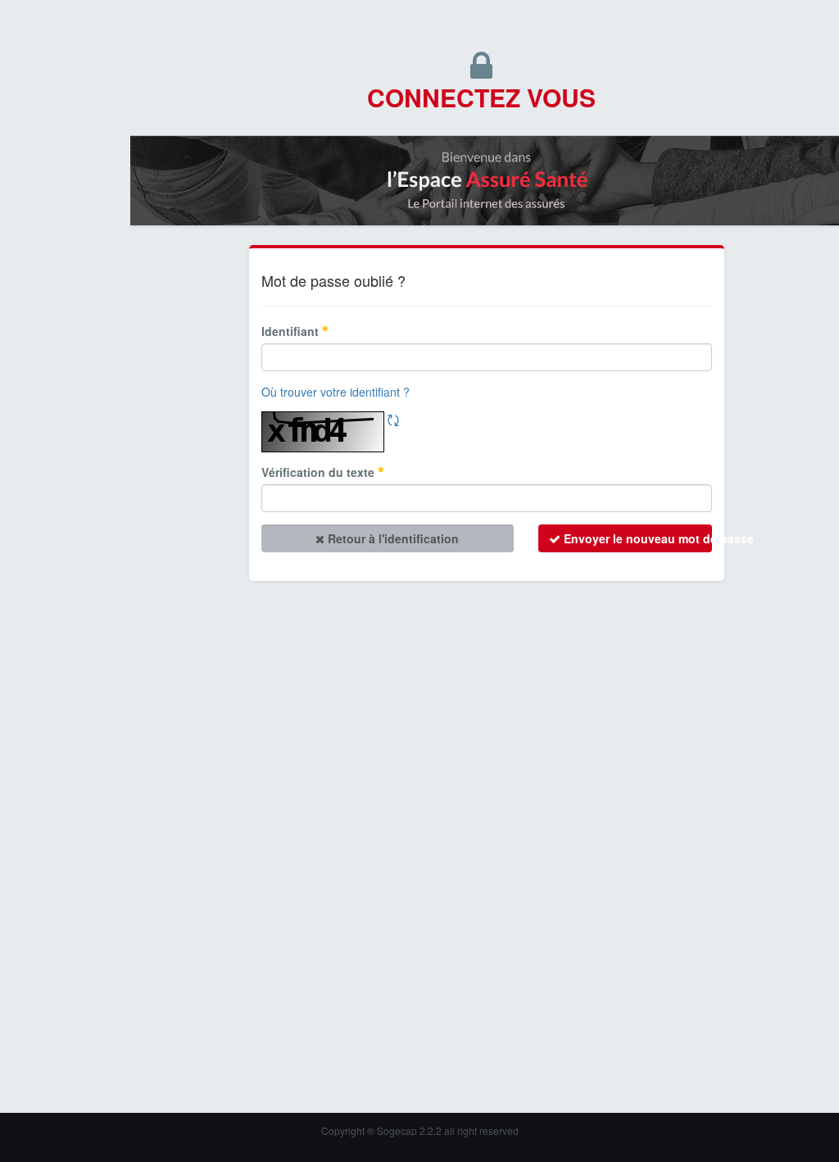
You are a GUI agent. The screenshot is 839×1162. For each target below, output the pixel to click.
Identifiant (291, 331)
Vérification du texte (319, 472)
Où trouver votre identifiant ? (335, 392)
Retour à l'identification (391, 538)
